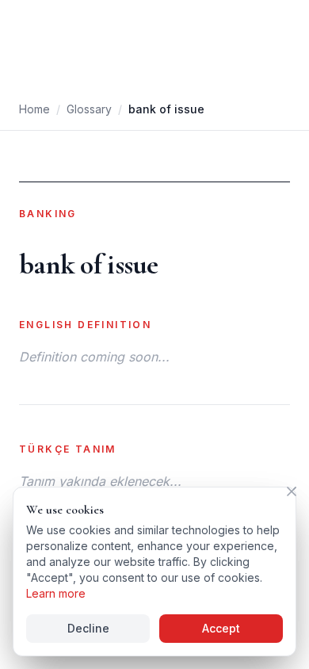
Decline (88, 628)
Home (34, 109)
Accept (221, 628)
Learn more (56, 593)
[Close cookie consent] (291, 491)
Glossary (89, 109)
